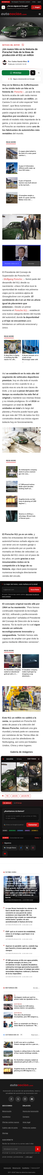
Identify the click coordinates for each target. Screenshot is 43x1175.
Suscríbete (35, 590)
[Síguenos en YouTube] (4, 853)
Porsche (15, 796)
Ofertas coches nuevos (10, 1122)
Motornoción (6, 1111)
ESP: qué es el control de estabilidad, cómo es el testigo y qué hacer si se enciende (20, 934)
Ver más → (36, 988)
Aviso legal (26, 1122)
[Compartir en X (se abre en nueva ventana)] (32, 72)
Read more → (35, 1035)
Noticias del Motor (11, 45)
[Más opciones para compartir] (38, 72)
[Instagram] (25, 1099)
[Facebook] (11, 1099)
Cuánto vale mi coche (10, 1128)
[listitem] (8, 776)
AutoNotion (6, 1117)
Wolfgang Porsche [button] (13, 279)
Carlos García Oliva (19, 61)
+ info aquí (28, 1157)
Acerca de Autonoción (31, 1111)
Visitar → (38, 838)
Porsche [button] (18, 92)
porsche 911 (25, 796)
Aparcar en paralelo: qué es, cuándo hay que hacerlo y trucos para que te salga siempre (22, 948)
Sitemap (5, 1133)
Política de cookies (29, 1128)
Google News (11, 848)
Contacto (26, 1117)
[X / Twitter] (18, 1099)
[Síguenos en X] (26, 847)
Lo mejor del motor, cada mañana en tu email (20, 584)
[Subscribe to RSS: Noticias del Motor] (23, 45)
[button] (33, 759)
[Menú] (40, 14)
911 (7, 796)
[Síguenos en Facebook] (21, 847)
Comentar (32, 825)
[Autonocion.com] (13, 13)
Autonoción (7, 1168)
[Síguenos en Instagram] (32, 847)
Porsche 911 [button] (21, 310)
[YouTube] (32, 1099)
